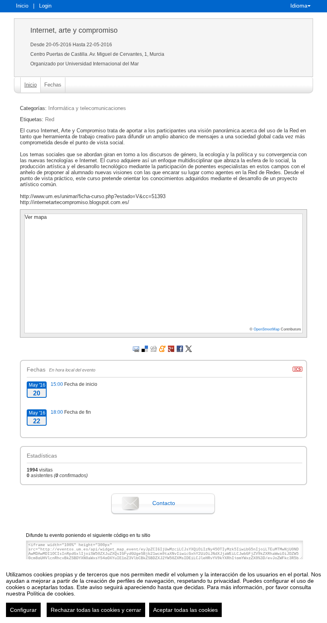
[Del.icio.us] (145, 349)
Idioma (298, 5)
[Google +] (171, 349)
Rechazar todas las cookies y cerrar (96, 610)
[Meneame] (162, 349)
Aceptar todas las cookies (185, 610)
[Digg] (153, 349)
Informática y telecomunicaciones (87, 108)
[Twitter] (188, 349)
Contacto (163, 503)
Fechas (52, 85)
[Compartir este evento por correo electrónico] (136, 349)
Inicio (22, 6)
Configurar (23, 610)
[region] (163, 591)
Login (45, 6)
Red (49, 119)
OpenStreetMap (267, 329)
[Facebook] (180, 349)
